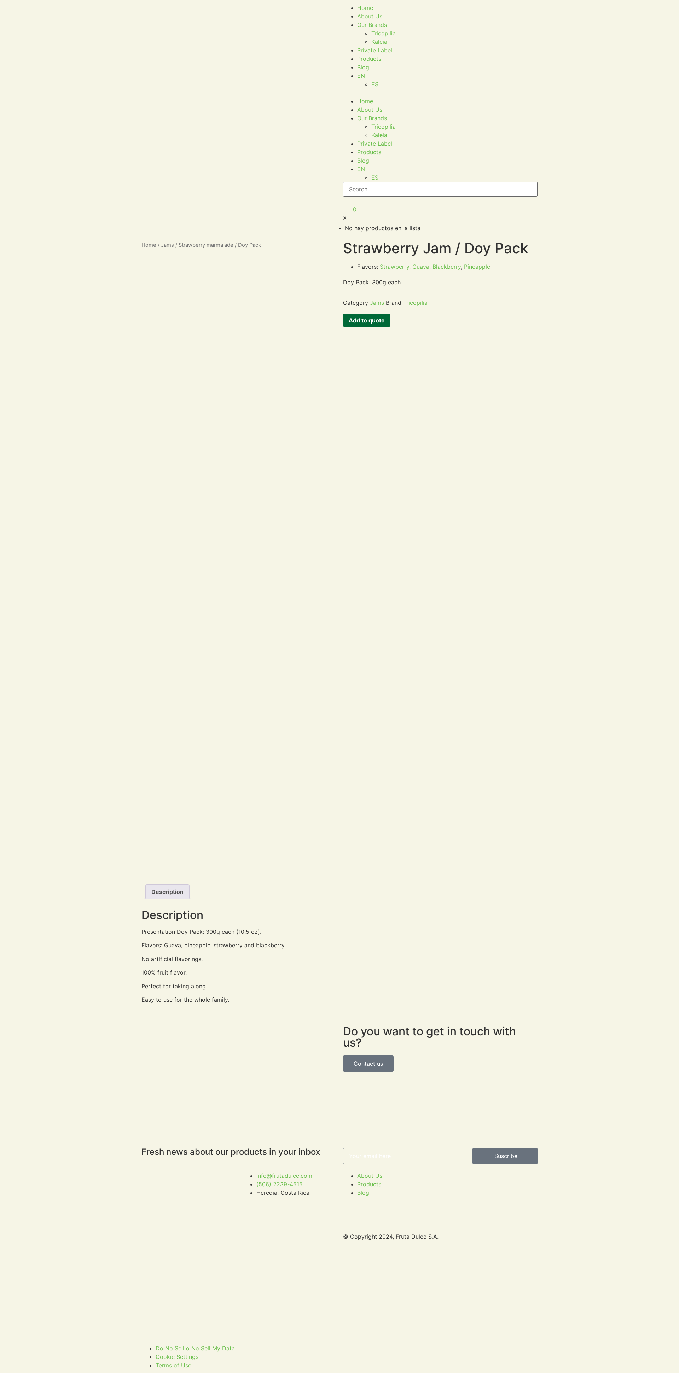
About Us (369, 16)
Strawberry (394, 266)
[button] (440, 92)
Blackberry (447, 266)
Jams (167, 245)
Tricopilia (383, 33)
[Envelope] (453, 1240)
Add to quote (367, 320)
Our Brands (372, 24)
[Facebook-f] (453, 1180)
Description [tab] (167, 891)
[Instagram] (453, 1220)
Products (369, 58)
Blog (363, 67)
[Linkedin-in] (453, 1200)
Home (365, 7)
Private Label (374, 50)
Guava (420, 266)
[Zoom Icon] (288, 268)
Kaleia (379, 41)
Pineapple (477, 266)
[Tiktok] (453, 1259)
